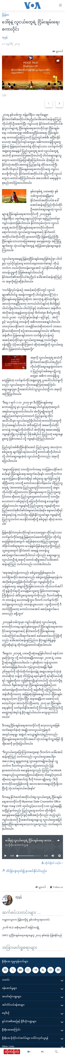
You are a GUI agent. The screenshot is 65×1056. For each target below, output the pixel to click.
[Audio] (43, 1052)
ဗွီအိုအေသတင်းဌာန (18, 845)
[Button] (57, 51)
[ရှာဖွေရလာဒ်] (56, 1052)
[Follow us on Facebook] (5, 970)
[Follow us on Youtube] (20, 970)
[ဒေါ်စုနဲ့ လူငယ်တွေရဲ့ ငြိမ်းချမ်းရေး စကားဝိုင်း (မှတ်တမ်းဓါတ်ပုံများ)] (32, 73)
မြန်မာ (5, 14)
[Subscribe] (58, 970)
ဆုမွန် (5, 37)
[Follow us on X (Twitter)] (13, 970)
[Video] (29, 1052)
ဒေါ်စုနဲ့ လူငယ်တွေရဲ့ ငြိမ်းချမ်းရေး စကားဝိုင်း (30, 840)
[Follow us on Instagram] (28, 970)
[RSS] (43, 970)
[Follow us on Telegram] (35, 970)
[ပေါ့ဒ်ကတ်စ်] (50, 970)
